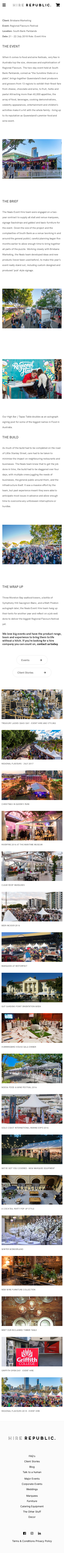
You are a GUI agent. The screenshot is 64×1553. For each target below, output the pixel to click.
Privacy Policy (44, 1541)
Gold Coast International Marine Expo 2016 (25, 1128)
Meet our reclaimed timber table (19, 1330)
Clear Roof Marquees (13, 885)
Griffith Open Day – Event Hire (18, 1371)
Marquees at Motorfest (14, 966)
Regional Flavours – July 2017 (17, 764)
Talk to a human (32, 1472)
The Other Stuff (32, 1511)
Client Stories (25, 672)
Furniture (32, 1501)
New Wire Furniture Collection (18, 1290)
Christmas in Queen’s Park (16, 804)
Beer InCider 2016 (11, 925)
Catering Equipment (31, 1506)
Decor (32, 1516)
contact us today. (47, 644)
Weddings (32, 1489)
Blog (32, 1466)
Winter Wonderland (12, 1249)
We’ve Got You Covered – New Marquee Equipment (28, 1168)
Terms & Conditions (23, 1541)
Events (25, 660)
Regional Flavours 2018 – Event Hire (21, 1411)
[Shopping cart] (58, 5)
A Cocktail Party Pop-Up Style (18, 1209)
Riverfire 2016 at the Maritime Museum (22, 845)
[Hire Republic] (32, 5)
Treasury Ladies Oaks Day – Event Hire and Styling (29, 723)
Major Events (32, 1478)
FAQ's (32, 1456)
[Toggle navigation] (4, 5)
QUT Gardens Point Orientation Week (21, 1006)
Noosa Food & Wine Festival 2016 (19, 1087)
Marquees (32, 1495)
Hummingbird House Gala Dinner (19, 1047)
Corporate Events (32, 1483)
